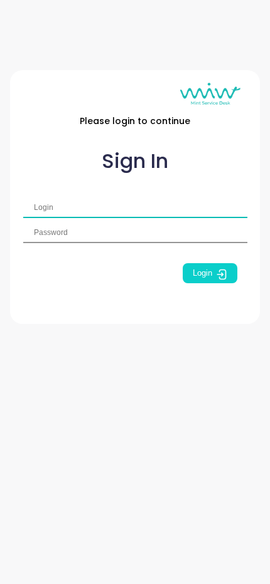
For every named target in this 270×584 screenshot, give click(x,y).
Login (202, 273)
